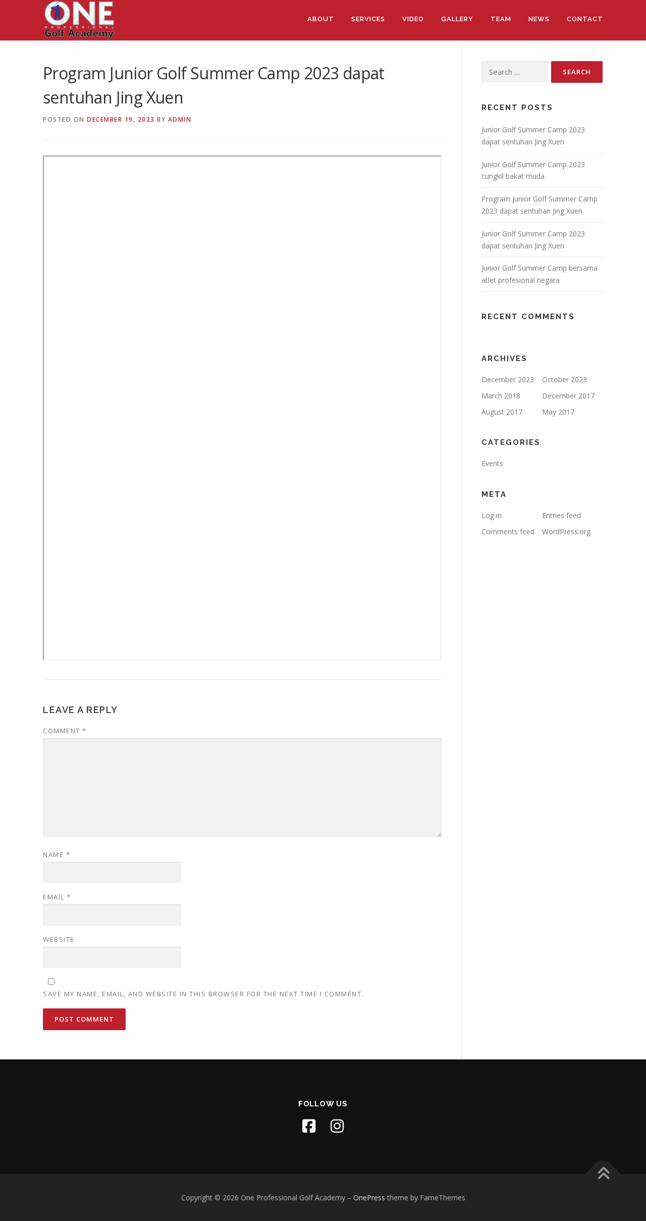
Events (492, 463)
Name (56, 854)
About (320, 19)
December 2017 (568, 395)
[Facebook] (308, 1126)
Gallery (457, 19)
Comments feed (507, 531)
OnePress (369, 1197)
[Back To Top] (603, 1174)
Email (57, 896)
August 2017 (501, 412)
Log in (491, 515)
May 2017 (558, 412)
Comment (65, 730)
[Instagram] (337, 1126)
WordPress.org (566, 531)
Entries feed (561, 515)
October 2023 (564, 379)
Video (413, 19)
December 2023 (507, 379)
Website (59, 939)
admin (180, 119)
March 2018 (500, 395)
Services (368, 19)
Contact (585, 19)
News (539, 19)
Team (501, 19)
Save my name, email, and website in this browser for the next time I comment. (203, 993)
